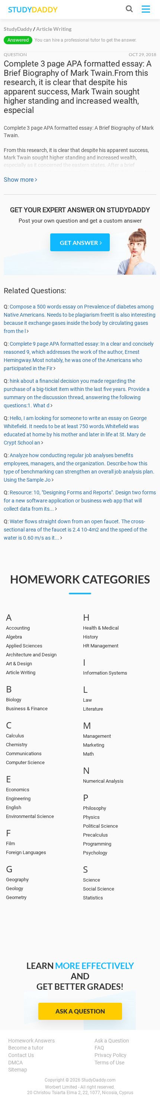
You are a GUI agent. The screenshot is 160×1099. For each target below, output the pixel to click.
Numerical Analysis (103, 781)
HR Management (100, 646)
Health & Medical (101, 628)
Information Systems (105, 673)
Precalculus (95, 835)
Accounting (18, 628)
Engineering (18, 798)
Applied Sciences (24, 646)
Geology (14, 888)
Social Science (98, 889)
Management (97, 736)
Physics (91, 817)
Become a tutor (26, 1048)
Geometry (16, 897)
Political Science (100, 826)
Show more (19, 179)
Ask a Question (80, 1011)
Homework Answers (31, 1041)
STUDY (32, 9)
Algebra (14, 637)
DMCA (15, 1063)
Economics (17, 789)
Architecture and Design (31, 654)
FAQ (99, 1048)
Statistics (93, 898)
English (13, 807)
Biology (13, 699)
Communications (24, 753)
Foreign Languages (26, 852)
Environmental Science (30, 816)
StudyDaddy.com (98, 1080)
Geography (17, 879)
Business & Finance (27, 708)
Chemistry (16, 744)
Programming (97, 844)
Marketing (93, 745)
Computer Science (25, 762)
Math (88, 754)
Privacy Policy (111, 1055)
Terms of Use (109, 1063)
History (90, 637)
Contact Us (21, 1055)
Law (87, 700)
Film (10, 843)
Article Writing (20, 672)
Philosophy (94, 808)
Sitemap (17, 1070)
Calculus (15, 735)
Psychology (95, 853)
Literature (93, 709)
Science (91, 880)
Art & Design (19, 663)
